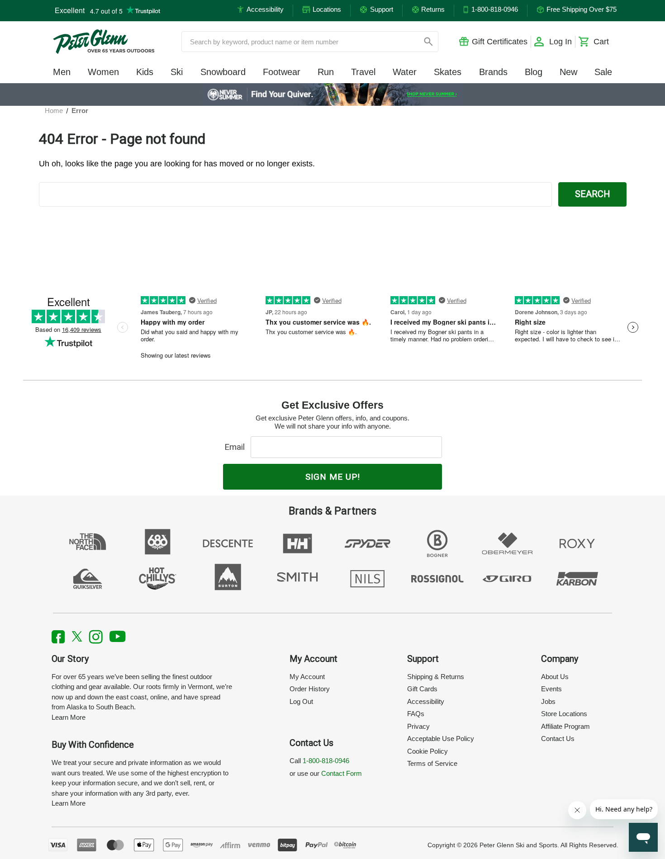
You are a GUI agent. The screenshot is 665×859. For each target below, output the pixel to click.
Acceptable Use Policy (440, 738)
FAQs (415, 713)
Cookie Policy (427, 751)
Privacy (418, 726)
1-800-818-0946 (326, 761)
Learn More (69, 717)
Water (405, 72)
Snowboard (223, 72)
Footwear (281, 72)
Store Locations (564, 713)
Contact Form (341, 773)
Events (551, 689)
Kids (144, 72)
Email (236, 447)
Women (103, 72)
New (568, 72)
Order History (310, 689)
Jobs (548, 701)
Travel (363, 72)
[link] (332, 94)
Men (62, 72)
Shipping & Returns (435, 676)
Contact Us (558, 738)
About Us (555, 676)
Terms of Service (432, 763)
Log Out (301, 701)
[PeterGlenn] (103, 41)
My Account (307, 676)
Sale (603, 72)
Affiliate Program (565, 726)
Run (326, 72)
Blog (533, 72)
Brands (493, 72)
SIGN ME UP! (332, 477)
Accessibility (425, 701)
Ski (177, 72)
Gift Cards (422, 689)
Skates (447, 72)
